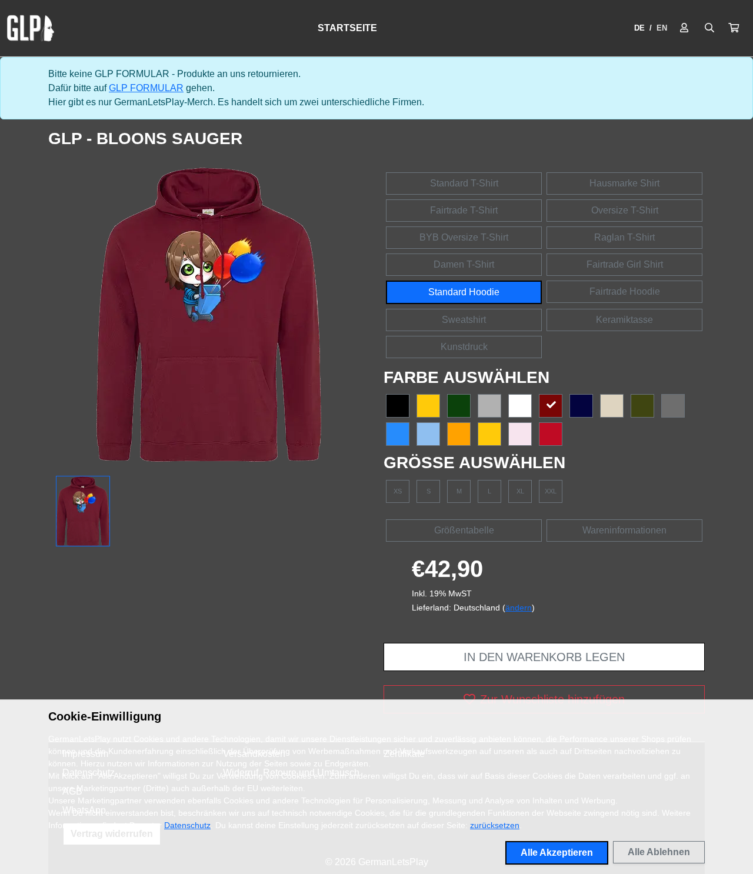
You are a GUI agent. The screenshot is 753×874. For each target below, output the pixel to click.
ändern (518, 607)
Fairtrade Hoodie (624, 291)
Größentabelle (464, 530)
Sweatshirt (464, 320)
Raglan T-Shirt (624, 237)
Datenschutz (187, 825)
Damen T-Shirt (464, 264)
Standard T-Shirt (464, 183)
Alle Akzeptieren (557, 853)
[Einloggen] (684, 28)
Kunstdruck (464, 347)
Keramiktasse (624, 320)
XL (520, 491)
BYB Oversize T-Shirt (463, 237)
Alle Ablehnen (659, 852)
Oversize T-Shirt (624, 210)
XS (398, 491)
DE (639, 28)
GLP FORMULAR (146, 88)
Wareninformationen (624, 530)
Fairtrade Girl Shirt (625, 264)
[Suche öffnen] (709, 28)
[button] (733, 28)
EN (662, 28)
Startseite (347, 28)
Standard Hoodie (463, 292)
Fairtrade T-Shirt (464, 210)
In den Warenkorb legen (544, 657)
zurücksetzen (494, 825)
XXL (551, 491)
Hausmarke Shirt (624, 183)
